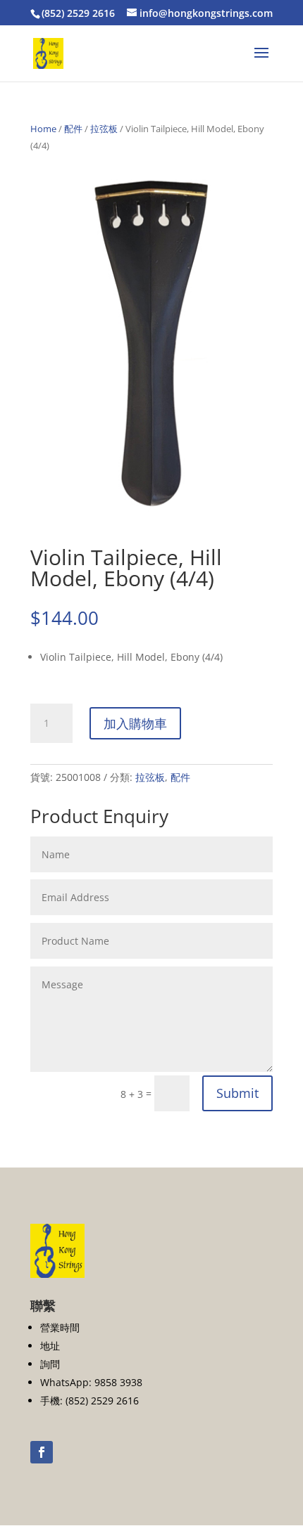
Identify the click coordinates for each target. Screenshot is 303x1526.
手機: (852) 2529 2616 (89, 1400)
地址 (50, 1345)
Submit (237, 1093)
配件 (73, 128)
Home (43, 128)
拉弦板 (104, 128)
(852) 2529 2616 (78, 13)
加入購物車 (135, 723)
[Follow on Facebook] (41, 1452)
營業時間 (60, 1327)
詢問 (50, 1364)
